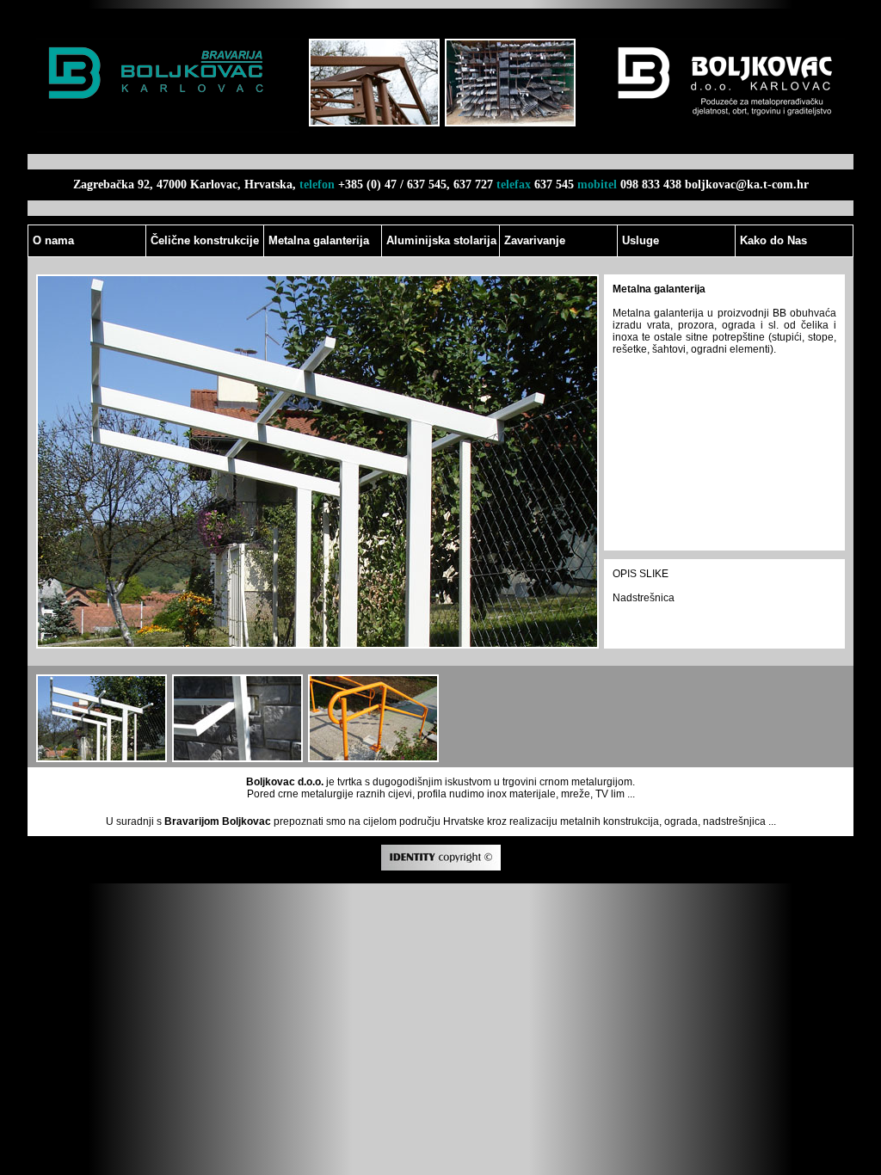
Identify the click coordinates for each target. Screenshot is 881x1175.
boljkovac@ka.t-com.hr (747, 184)
